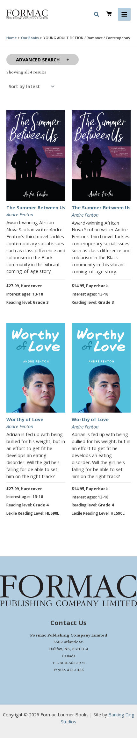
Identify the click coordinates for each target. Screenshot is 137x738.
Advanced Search (38, 59)
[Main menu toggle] (124, 14)
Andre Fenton (19, 214)
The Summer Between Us (35, 207)
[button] (97, 15)
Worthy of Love (24, 419)
